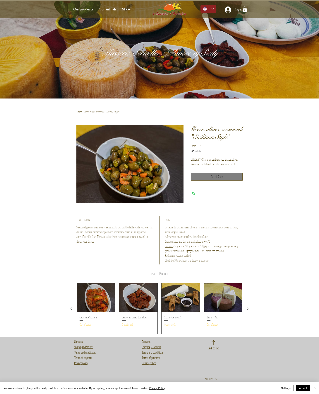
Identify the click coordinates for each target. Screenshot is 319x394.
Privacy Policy (157, 388)
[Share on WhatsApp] (193, 194)
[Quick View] (96, 297)
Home (79, 112)
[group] (159, 308)
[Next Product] (248, 308)
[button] (244, 9)
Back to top (213, 348)
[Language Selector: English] (208, 9)
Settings (286, 388)
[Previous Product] (71, 308)
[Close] (314, 388)
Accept (303, 388)
